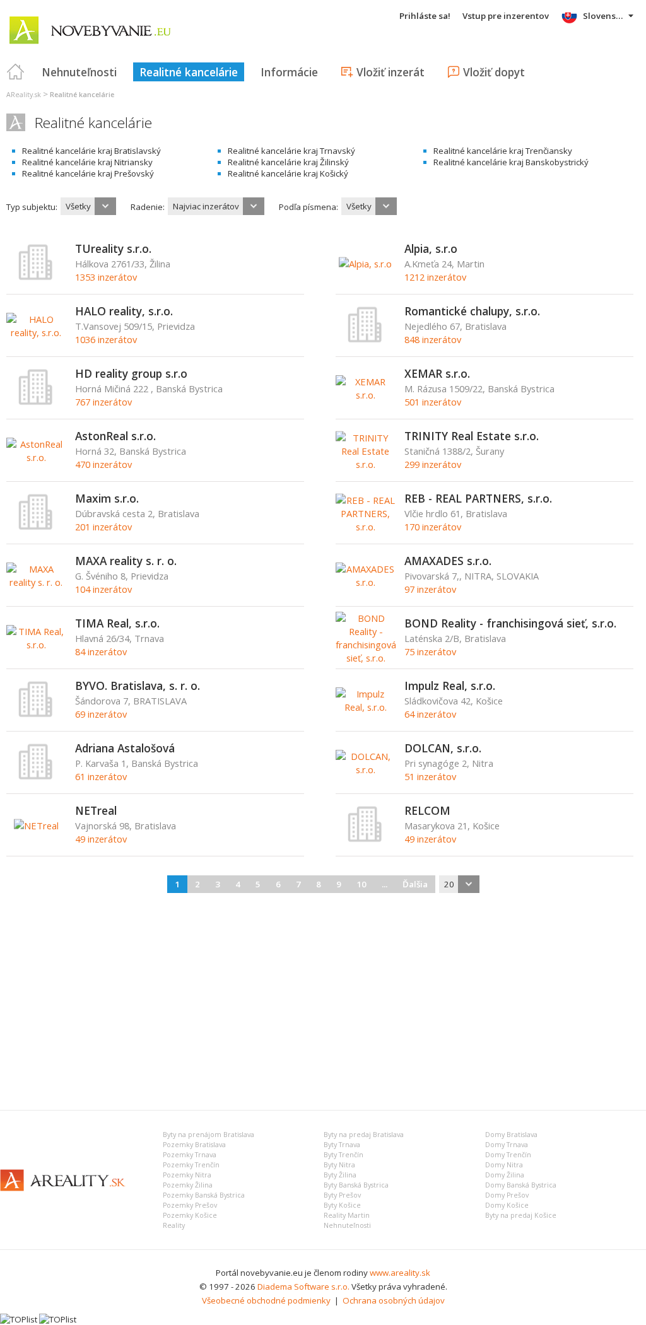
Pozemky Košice (190, 1215)
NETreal (96, 810)
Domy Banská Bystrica (520, 1185)
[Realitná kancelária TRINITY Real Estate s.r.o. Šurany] (365, 464)
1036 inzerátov (106, 339)
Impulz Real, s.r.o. (449, 685)
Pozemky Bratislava (194, 1144)
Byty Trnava (342, 1144)
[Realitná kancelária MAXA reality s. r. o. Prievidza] (36, 582)
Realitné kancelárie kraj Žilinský (288, 162)
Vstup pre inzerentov (505, 15)
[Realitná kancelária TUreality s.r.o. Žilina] (36, 277)
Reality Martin (347, 1215)
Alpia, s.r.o (430, 248)
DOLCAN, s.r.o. (442, 748)
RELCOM (427, 810)
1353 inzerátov (106, 277)
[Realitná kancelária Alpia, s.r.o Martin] (365, 263)
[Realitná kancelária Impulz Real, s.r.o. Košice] (365, 707)
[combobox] (88, 206)
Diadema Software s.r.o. (303, 1286)
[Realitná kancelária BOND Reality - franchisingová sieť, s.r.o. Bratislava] (366, 657)
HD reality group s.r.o (131, 373)
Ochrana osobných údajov (394, 1300)
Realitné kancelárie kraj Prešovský (88, 173)
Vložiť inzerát (390, 71)
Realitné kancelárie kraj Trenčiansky (502, 150)
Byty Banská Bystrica (356, 1185)
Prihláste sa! (424, 15)
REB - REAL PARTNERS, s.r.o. (478, 498)
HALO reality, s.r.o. (124, 311)
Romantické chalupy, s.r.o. (472, 311)
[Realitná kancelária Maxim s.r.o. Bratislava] (36, 527)
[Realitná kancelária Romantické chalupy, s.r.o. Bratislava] (365, 340)
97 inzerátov (430, 589)
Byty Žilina (340, 1174)
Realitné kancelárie (188, 71)
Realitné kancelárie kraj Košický (288, 173)
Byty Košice (342, 1205)
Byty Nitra (339, 1164)
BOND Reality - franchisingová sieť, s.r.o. (510, 623)
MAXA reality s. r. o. (126, 561)
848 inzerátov (432, 339)
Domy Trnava (506, 1144)
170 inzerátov (432, 526)
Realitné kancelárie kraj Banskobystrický (511, 162)
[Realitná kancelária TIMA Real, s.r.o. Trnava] (36, 644)
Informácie (289, 71)
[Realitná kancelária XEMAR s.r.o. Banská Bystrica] (365, 394)
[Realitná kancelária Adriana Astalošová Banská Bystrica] (36, 777)
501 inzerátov (432, 401)
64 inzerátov (430, 714)
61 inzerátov (101, 776)
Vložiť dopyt (494, 71)
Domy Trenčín (508, 1154)
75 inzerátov (430, 651)
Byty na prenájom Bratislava (208, 1134)
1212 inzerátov (435, 277)
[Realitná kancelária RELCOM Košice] (365, 839)
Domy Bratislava (511, 1134)
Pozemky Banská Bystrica (204, 1195)
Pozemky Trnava (189, 1154)
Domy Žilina (504, 1174)
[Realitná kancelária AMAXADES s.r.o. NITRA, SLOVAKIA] (365, 582)
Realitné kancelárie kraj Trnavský (291, 150)
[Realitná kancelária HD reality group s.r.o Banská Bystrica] (36, 402)
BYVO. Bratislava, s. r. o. (137, 685)
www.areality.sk (400, 1272)
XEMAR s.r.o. (437, 373)
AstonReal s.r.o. (115, 436)
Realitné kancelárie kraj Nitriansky (87, 162)
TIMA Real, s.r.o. (117, 623)
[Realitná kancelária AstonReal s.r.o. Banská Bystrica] (36, 457)
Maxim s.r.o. (107, 498)
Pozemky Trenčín (191, 1164)
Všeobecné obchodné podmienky (266, 1300)
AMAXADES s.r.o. (447, 561)
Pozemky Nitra (187, 1174)
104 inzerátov (103, 589)
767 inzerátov (103, 401)
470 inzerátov (103, 464)
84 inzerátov (101, 651)
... (384, 884)
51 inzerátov (430, 776)
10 (361, 884)
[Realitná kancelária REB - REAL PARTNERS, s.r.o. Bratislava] (365, 526)
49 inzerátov (101, 838)
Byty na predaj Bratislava (364, 1134)
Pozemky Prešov (190, 1205)
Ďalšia (415, 884)
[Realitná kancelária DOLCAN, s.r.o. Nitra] (365, 769)
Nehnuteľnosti (79, 71)
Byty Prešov (342, 1195)
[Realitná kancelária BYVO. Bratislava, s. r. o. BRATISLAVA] (36, 714)
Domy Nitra (504, 1164)
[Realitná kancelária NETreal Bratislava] (36, 825)
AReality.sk (23, 94)
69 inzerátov (101, 714)
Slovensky (604, 15)
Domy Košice (507, 1205)
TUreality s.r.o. (113, 248)
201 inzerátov (103, 526)
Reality (174, 1225)
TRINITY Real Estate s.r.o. (471, 436)
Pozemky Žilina (188, 1185)
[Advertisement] (323, 999)
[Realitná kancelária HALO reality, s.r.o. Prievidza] (36, 332)
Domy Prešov (507, 1195)
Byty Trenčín (343, 1154)
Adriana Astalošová (125, 748)
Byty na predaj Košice (520, 1215)
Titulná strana (15, 71)
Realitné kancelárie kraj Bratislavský (91, 150)
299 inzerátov (432, 464)
